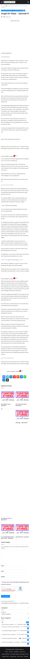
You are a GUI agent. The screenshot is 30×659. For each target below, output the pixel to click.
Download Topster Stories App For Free (19, 654)
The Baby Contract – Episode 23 (6, 519)
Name (3, 565)
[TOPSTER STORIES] (9, 2)
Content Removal (5, 654)
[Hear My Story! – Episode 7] (22, 529)
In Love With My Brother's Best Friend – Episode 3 (7, 537)
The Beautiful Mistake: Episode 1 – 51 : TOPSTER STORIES (15, 630)
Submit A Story (5, 656)
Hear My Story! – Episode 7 (22, 537)
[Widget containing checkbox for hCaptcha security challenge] (12, 589)
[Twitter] (7, 376)
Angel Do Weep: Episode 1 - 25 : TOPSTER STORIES (12, 10)
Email (2, 571)
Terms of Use (20, 656)
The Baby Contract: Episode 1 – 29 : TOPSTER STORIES (15, 634)
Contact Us (22, 651)
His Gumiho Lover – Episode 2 (6, 404)
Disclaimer (16, 651)
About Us (11, 651)
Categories (3, 612)
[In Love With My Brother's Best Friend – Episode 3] (7, 529)
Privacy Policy (13, 656)
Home (3, 6)
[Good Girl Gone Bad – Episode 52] (22, 396)
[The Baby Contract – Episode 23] (7, 462)
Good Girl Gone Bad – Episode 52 (21, 404)
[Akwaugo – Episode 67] (22, 414)
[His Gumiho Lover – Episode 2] (7, 396)
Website (3, 576)
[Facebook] (3, 376)
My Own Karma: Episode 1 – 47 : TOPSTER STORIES (14, 624)
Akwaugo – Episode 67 (22, 422)
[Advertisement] (15, 37)
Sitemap (26, 656)
